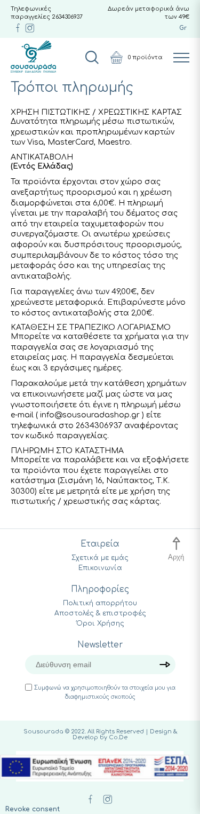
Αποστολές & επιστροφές (100, 613)
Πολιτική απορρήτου (100, 603)
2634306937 (67, 17)
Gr (183, 28)
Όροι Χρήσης (100, 623)
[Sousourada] (33, 57)
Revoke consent (32, 809)
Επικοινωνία (100, 568)
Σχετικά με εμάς (100, 558)
